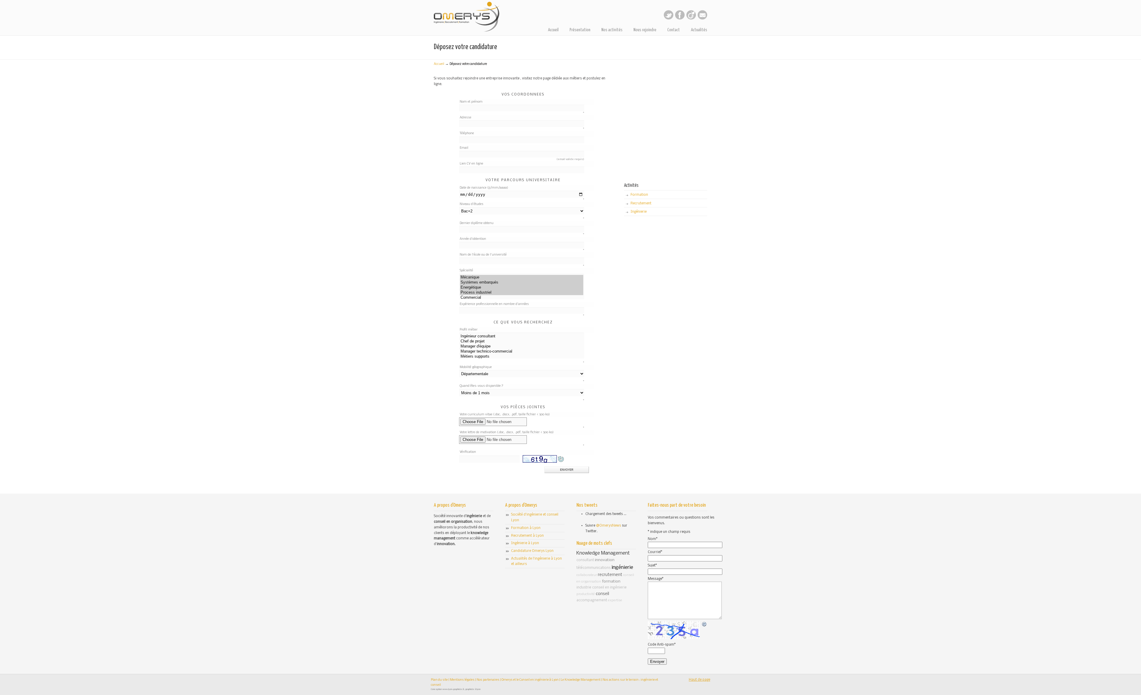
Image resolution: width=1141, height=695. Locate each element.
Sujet (652, 565)
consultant (585, 560)
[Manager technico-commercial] (521, 351)
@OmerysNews (608, 525)
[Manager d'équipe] (521, 346)
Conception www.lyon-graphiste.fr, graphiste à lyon (455, 689)
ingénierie (622, 567)
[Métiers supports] (521, 356)
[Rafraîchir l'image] (704, 624)
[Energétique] (521, 287)
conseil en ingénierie (609, 587)
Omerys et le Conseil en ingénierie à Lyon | (531, 680)
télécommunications (593, 568)
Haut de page (699, 680)
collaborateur (586, 575)
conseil (602, 593)
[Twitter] (668, 19)
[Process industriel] (521, 292)
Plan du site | (440, 680)
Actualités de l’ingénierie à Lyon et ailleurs (536, 561)
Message (656, 579)
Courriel (655, 552)
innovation (604, 560)
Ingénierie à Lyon (525, 543)
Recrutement (641, 203)
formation (611, 581)
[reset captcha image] (560, 463)
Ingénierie (639, 212)
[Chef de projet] (521, 341)
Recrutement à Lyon (527, 536)
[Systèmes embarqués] (521, 282)
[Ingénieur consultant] (521, 336)
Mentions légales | (463, 680)
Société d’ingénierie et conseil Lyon (534, 517)
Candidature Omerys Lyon (532, 551)
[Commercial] (521, 297)
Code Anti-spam (662, 645)
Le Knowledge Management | (582, 680)
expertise (615, 600)
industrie (583, 587)
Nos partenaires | (489, 680)
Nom (653, 539)
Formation (639, 195)
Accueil (439, 64)
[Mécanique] (521, 277)
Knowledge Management (603, 553)
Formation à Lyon (525, 528)
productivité (585, 594)
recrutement (610, 574)
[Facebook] (680, 19)
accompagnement (591, 600)
